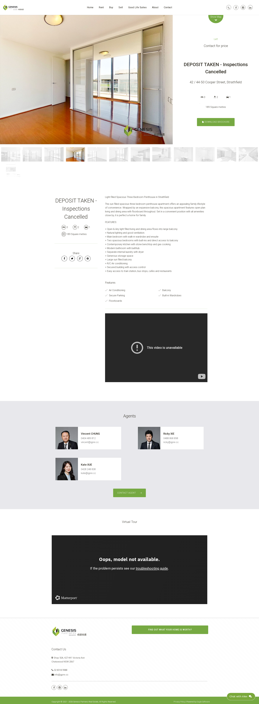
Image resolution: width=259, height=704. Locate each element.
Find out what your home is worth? (170, 629)
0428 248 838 (88, 469)
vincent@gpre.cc (90, 442)
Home (90, 7)
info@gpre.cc (61, 674)
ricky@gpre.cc (171, 442)
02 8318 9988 (60, 670)
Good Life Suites (137, 7)
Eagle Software (203, 702)
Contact (168, 7)
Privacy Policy (179, 702)
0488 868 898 (170, 438)
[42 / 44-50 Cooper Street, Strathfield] (86, 79)
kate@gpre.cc (88, 473)
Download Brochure (217, 122)
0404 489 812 (88, 438)
